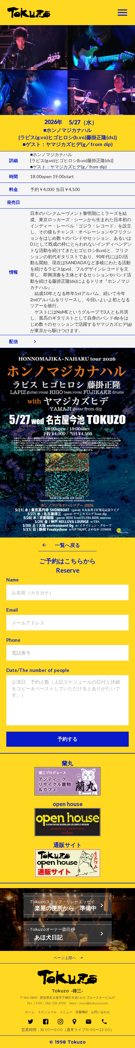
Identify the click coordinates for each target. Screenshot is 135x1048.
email (88, 1021)
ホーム (30, 1012)
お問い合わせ (100, 1012)
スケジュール (47, 1012)
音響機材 (81, 1012)
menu (122, 12)
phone (104, 1021)
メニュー (66, 1012)
